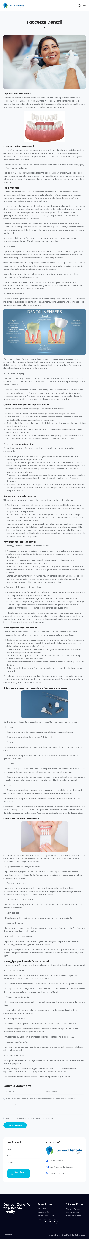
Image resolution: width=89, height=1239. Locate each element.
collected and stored (45, 1118)
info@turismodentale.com (62, 1167)
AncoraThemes (55, 1235)
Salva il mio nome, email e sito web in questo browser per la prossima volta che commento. (41, 1099)
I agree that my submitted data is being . (30, 1118)
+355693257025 (57, 1173)
